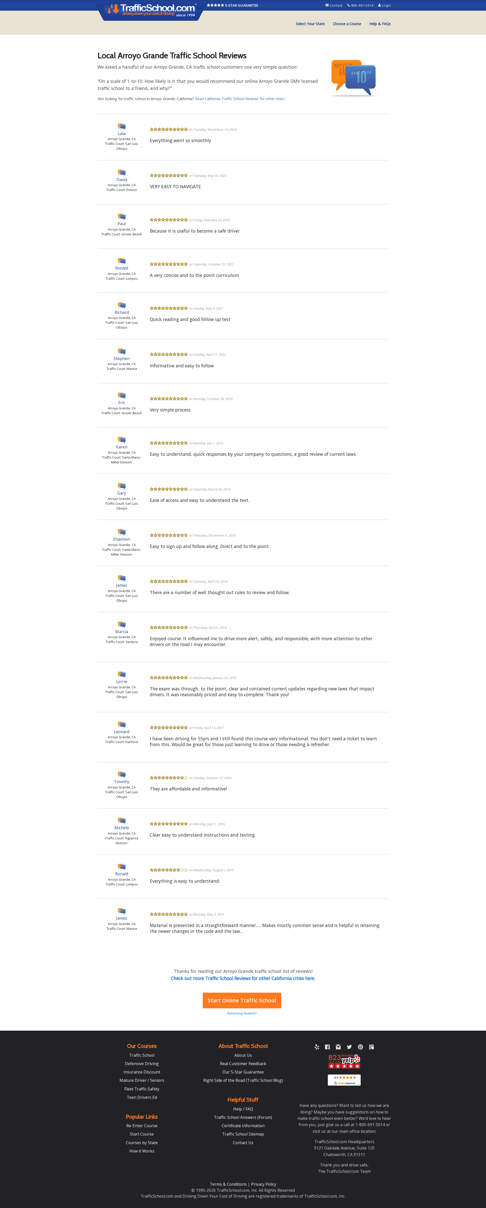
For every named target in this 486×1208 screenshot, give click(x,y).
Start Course (142, 1134)
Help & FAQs (380, 23)
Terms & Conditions (229, 1184)
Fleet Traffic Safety (141, 1089)
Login (386, 5)
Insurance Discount (142, 1072)
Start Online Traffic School (242, 1000)
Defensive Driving (142, 1063)
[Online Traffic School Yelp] (317, 1048)
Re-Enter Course (141, 1125)
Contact (336, 5)
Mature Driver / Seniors (141, 1080)
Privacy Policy (263, 1184)
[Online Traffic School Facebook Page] (327, 1048)
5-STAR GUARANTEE (241, 5)
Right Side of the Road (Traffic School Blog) (243, 1080)
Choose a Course (347, 23)
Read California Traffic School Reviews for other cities (239, 98)
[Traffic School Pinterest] (360, 1048)
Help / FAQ (243, 1109)
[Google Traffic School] (371, 1048)
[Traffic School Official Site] (151, 11)
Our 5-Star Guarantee (243, 1072)
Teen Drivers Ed (142, 1097)
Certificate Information (243, 1125)
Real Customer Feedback (243, 1063)
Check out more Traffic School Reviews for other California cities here (242, 978)
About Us (243, 1055)
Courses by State (142, 1142)
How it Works (141, 1151)
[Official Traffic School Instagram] (338, 1048)
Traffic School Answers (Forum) (243, 1117)
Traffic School (141, 1055)
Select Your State (310, 23)
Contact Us (243, 1142)
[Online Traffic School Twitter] (349, 1048)
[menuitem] (310, 23)
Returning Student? (242, 1013)
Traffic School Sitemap (243, 1134)
